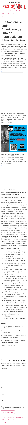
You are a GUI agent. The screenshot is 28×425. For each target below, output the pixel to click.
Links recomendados (19, 14)
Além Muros (19, 11)
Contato (4, 17)
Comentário (4, 368)
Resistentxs (10, 11)
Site (2, 400)
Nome (3, 387)
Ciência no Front (6, 14)
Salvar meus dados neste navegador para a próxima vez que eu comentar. (13, 408)
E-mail (3, 394)
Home (3, 11)
